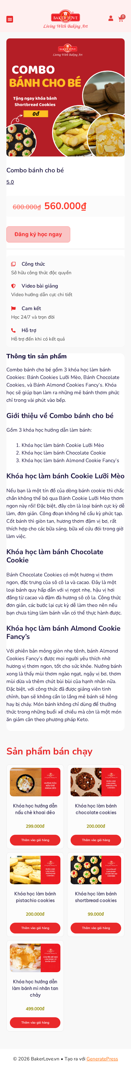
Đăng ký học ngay (38, 234)
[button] (9, 19)
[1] (65, 97)
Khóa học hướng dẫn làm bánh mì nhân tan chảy (35, 988)
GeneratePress (102, 1059)
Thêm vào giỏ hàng (35, 840)
